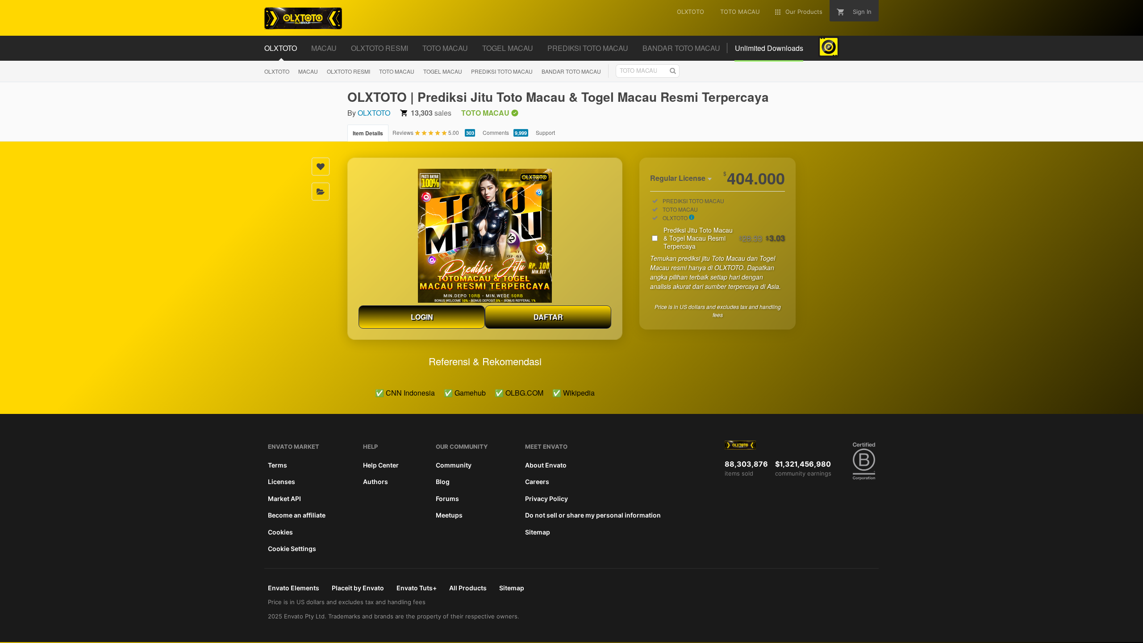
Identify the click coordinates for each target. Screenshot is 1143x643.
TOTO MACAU (396, 71)
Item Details (368, 133)
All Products (468, 588)
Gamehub (470, 393)
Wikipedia (579, 393)
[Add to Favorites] (321, 166)
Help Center (381, 465)
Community (453, 465)
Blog (443, 481)
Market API (284, 498)
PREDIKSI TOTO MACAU (502, 71)
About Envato (546, 465)
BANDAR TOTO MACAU (571, 71)
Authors (375, 481)
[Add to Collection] (321, 191)
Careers (537, 481)
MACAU (308, 71)
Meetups (449, 515)
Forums (447, 498)
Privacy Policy (546, 498)
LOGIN (422, 317)
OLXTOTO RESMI (348, 71)
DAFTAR (548, 317)
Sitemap (537, 532)
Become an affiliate (296, 515)
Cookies (280, 532)
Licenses (281, 481)
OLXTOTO (276, 71)
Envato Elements (293, 588)
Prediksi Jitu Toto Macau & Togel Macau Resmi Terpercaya (724, 238)
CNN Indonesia (410, 393)
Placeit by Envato (358, 588)
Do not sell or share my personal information (593, 515)
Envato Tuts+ (416, 588)
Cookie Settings (292, 548)
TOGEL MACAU (442, 71)
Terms (277, 465)
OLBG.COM (524, 393)
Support (545, 132)
